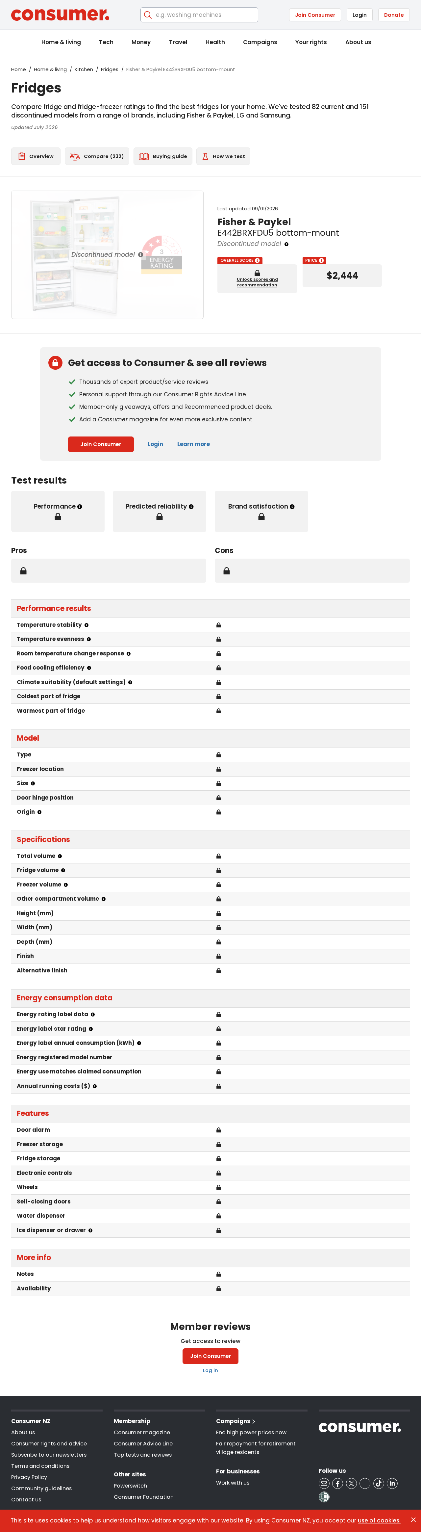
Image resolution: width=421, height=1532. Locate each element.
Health (215, 42)
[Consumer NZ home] (60, 15)
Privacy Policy (29, 1477)
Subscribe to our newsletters (49, 1455)
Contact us (26, 1499)
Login (360, 15)
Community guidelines (41, 1488)
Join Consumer (315, 15)
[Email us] (324, 1483)
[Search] (148, 15)
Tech (106, 42)
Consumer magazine (142, 1432)
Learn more (193, 444)
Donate (394, 15)
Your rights (311, 42)
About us (358, 42)
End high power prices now (251, 1432)
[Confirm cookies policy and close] (413, 1520)
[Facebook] (337, 1483)
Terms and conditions (40, 1466)
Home (18, 69)
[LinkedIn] (392, 1483)
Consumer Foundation (144, 1497)
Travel (178, 42)
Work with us (232, 1483)
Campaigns (260, 42)
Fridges (109, 69)
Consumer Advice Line (143, 1443)
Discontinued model (103, 254)
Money (141, 42)
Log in (210, 1370)
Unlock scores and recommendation (257, 282)
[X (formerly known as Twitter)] (351, 1483)
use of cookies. (379, 1520)
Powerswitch (130, 1486)
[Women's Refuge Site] (324, 1497)
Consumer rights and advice (49, 1443)
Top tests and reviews (143, 1455)
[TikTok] (378, 1483)
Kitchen (84, 69)
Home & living (61, 42)
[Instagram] (364, 1483)
